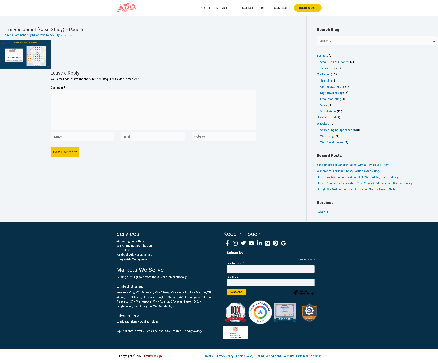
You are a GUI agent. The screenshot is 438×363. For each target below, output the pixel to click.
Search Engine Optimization (338, 130)
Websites (323, 123)
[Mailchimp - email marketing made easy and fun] (303, 295)
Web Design (327, 136)
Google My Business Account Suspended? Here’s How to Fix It (356, 189)
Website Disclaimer (296, 356)
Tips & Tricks (328, 68)
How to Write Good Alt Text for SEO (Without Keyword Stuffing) (358, 177)
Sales (323, 105)
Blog (265, 8)
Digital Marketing (331, 93)
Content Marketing (332, 86)
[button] (231, 8)
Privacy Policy (224, 356)
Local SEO (323, 212)
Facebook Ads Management (134, 254)
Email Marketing (330, 99)
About (205, 8)
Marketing (323, 74)
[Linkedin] (259, 243)
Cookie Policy (244, 356)
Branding (326, 80)
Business (322, 55)
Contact (281, 8)
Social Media (328, 111)
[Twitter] (243, 243)
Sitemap (316, 356)
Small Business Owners (335, 62)
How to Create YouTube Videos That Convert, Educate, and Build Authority (365, 183)
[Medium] (267, 243)
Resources (247, 8)
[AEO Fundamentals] (235, 332)
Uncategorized (326, 117)
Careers (208, 356)
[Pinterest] (275, 243)
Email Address (235, 263)
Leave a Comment (14, 35)
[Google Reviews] (283, 243)
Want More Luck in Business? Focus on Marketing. (348, 171)
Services (223, 8)
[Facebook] (227, 243)
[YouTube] (251, 243)
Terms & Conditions (268, 356)
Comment (58, 87)
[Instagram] (235, 243)
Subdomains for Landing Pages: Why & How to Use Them (353, 164)
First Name (233, 277)
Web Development (332, 142)
